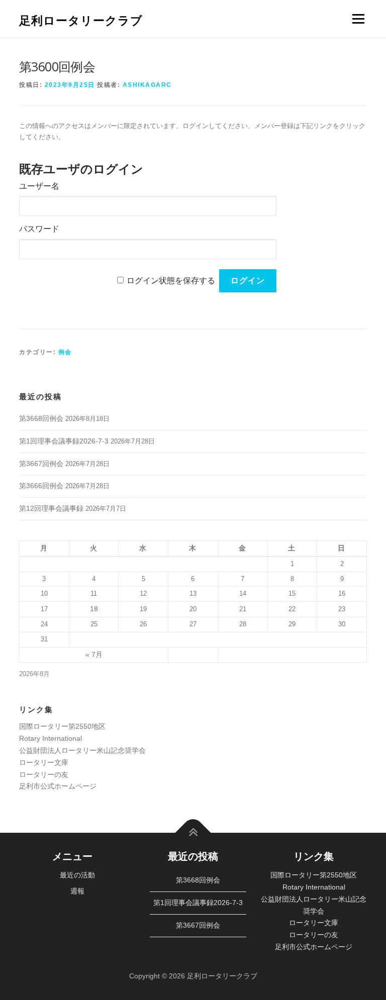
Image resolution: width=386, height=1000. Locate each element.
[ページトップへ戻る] (193, 833)
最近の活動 (77, 875)
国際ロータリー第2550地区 (62, 726)
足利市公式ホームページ (57, 786)
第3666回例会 (41, 486)
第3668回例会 (41, 418)
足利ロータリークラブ (81, 20)
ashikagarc (147, 84)
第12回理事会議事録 (51, 508)
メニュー (358, 19)
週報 (77, 891)
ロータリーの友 (43, 774)
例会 (65, 352)
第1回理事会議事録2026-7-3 (64, 441)
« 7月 (94, 654)
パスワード (39, 229)
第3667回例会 (41, 464)
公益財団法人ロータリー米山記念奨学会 (82, 750)
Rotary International (50, 738)
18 (94, 609)
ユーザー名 (39, 186)
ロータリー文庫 (43, 762)
